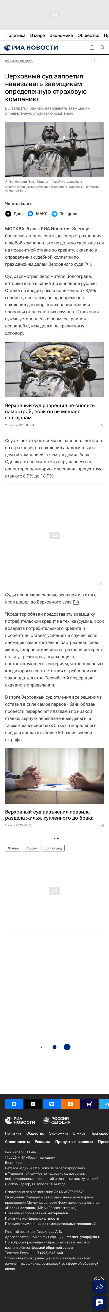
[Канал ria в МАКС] (14, 1104)
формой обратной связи (52, 1247)
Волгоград (53, 848)
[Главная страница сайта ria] (30, 47)
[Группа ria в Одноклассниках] (70, 1104)
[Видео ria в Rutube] (89, 1104)
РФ (76, 602)
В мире (79, 1133)
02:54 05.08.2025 (19, 61)
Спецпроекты (17, 1141)
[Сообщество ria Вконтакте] (52, 1104)
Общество (35, 1133)
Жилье (13, 848)
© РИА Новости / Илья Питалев (27, 181)
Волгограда (78, 276)
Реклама (42, 1141)
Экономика (58, 1133)
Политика (13, 1133)
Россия (31, 848)
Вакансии (13, 1163)
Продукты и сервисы (74, 1141)
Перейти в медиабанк (66, 181)
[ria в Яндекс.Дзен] (33, 1104)
